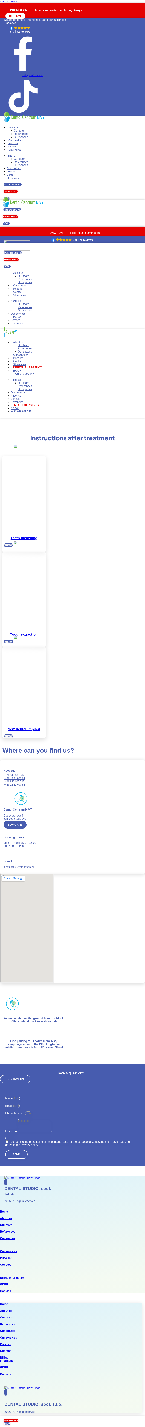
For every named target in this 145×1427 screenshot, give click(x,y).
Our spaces (21, 136)
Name (9, 1098)
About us (13, 127)
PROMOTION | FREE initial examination (72, 232)
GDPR (9, 1138)
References (21, 133)
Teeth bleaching (24, 538)
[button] (20, 29)
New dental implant (24, 729)
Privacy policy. (30, 1144)
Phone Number (15, 1113)
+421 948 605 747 (14, 775)
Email (9, 1105)
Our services (15, 140)
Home (4, 1211)
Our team (19, 130)
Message (11, 1131)
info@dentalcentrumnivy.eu (19, 866)
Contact (12, 146)
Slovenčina (19, 364)
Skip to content (8, 1)
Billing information (12, 1277)
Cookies (5, 1291)
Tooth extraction (24, 634)
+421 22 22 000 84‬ (14, 778)
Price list (13, 143)
